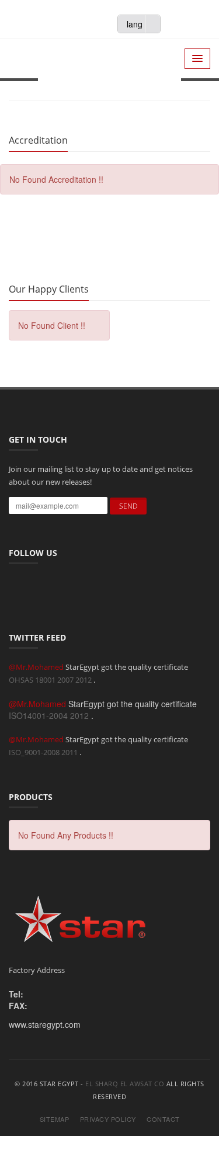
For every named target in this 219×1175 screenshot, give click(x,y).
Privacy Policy (108, 1119)
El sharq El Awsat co (124, 1083)
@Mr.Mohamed (37, 667)
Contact (163, 1119)
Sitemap (54, 1119)
